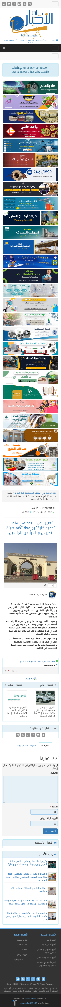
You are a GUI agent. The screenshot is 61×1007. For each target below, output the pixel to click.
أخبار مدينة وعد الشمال (46, 957)
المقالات (24, 949)
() (6, 670)
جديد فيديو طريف (20, 959)
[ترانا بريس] (15, 1003)
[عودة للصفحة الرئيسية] (30, 24)
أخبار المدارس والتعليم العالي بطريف (46, 951)
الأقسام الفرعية (21, 935)
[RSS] (4, 4)
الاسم (54, 806)
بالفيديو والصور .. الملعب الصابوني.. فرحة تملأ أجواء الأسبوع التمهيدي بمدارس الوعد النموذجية (26, 877)
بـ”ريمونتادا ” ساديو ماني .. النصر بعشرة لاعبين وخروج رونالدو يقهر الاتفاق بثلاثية (27, 863)
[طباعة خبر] (45, 585)
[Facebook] (14, 4)
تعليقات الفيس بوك (26, 745)
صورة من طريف (21, 954)
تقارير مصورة (22, 940)
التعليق (54, 773)
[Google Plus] (19, 4)
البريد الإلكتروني (48, 818)
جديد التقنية (22, 944)
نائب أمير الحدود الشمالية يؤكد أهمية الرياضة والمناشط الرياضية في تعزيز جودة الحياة (25, 902)
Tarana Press (30, 998)
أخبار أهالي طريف (48, 944)
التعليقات (45, 745)
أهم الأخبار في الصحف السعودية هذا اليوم (35, 493)
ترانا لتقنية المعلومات (28, 1003)
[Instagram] (30, 4)
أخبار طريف (51, 940)
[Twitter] (9, 4)
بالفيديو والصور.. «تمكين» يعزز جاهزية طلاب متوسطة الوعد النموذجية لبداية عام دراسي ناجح (26, 916)
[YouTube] (25, 4)
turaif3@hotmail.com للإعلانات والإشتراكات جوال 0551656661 (30, 69)
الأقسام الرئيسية (48, 935)
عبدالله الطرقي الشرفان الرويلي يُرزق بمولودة (29, 889)
